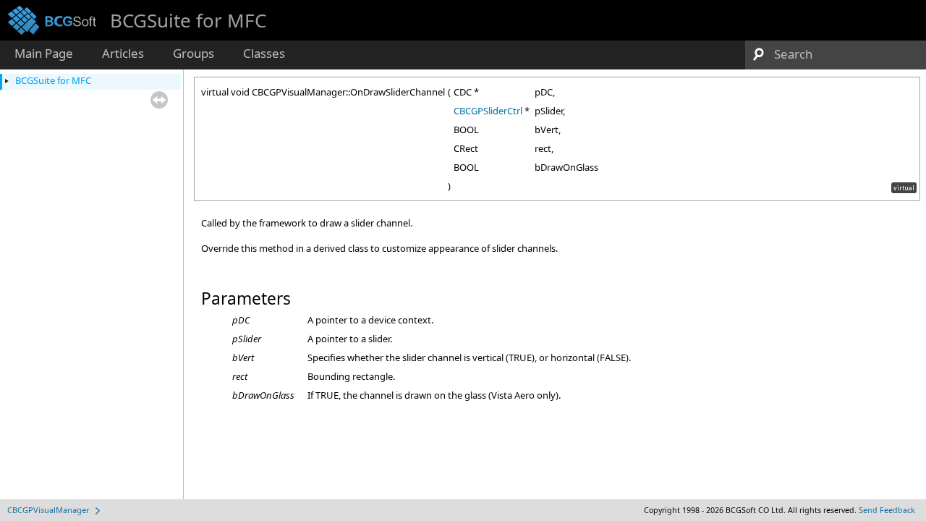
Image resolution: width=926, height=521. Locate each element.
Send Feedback (887, 510)
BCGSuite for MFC (53, 80)
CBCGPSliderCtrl (488, 110)
